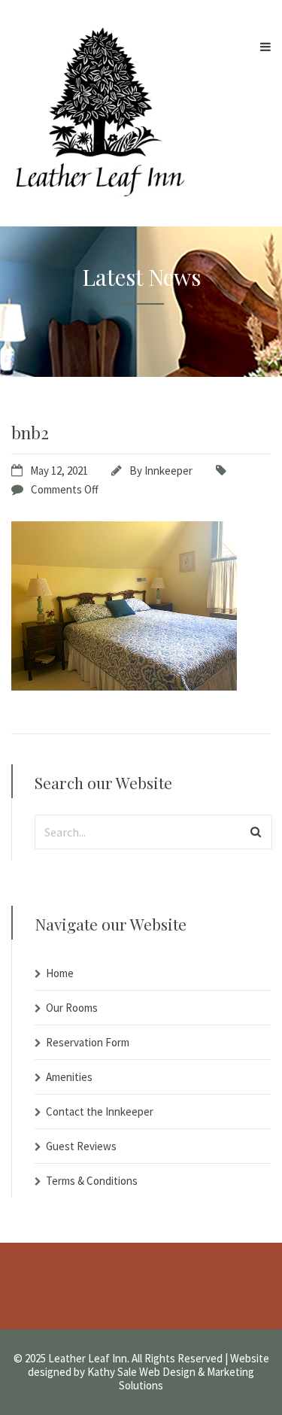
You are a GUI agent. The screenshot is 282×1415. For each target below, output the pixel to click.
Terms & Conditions (92, 1181)
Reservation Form (87, 1042)
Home (60, 973)
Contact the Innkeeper (99, 1111)
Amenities (69, 1077)
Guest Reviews (81, 1146)
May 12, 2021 (59, 470)
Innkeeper (168, 470)
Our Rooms (72, 1008)
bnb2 (30, 432)
